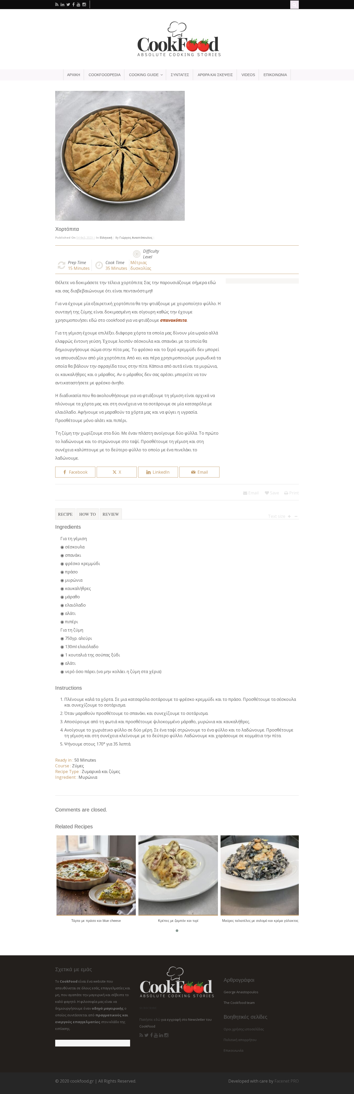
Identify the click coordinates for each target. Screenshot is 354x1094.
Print (293, 493)
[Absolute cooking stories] (177, 56)
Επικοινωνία (233, 1050)
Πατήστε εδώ (149, 1019)
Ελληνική (106, 237)
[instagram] (84, 4)
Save (274, 493)
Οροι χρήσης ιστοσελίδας (244, 1029)
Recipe (65, 514)
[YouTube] (156, 1035)
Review (111, 514)
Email (253, 493)
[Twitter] (146, 1035)
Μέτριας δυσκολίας (140, 265)
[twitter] (68, 4)
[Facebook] (151, 1035)
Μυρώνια (88, 777)
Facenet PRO (286, 1081)
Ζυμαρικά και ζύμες (101, 771)
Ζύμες (78, 766)
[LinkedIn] (161, 1035)
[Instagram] (166, 1035)
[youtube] (78, 4)
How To (87, 514)
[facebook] (73, 4)
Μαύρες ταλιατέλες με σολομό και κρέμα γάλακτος (260, 921)
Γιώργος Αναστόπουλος (135, 237)
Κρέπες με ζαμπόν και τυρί (178, 921)
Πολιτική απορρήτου (240, 1039)
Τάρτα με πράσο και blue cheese (96, 921)
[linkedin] (62, 4)
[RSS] (141, 1035)
